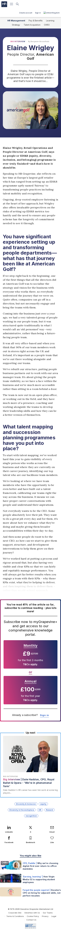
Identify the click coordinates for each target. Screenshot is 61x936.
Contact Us (31, 920)
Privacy (45, 916)
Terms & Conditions (15, 916)
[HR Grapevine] (4, 4)
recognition (31, 816)
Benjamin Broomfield (40, 41)
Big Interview (17, 41)
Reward (49, 810)
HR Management (16, 20)
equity (43, 804)
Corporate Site (14, 913)
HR (40, 810)
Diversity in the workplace (21, 810)
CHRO (47, 25)
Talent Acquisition (32, 25)
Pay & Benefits (36, 20)
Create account (25, 13)
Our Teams (48, 913)
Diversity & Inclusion (26, 804)
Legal (53, 916)
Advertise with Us (32, 913)
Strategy (16, 25)
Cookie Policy (33, 916)
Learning (50, 20)
